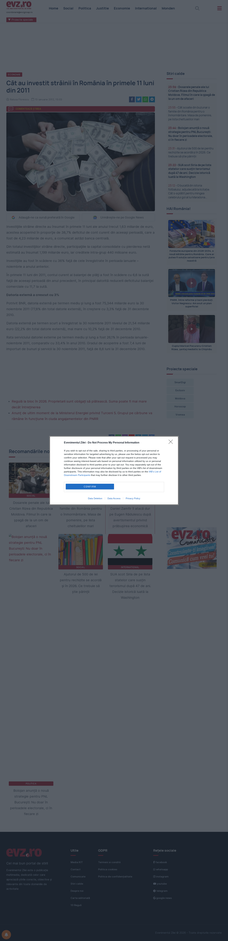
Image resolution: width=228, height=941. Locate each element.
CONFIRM (90, 486)
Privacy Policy (133, 498)
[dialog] (114, 470)
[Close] (172, 443)
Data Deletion (95, 498)
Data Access (114, 498)
